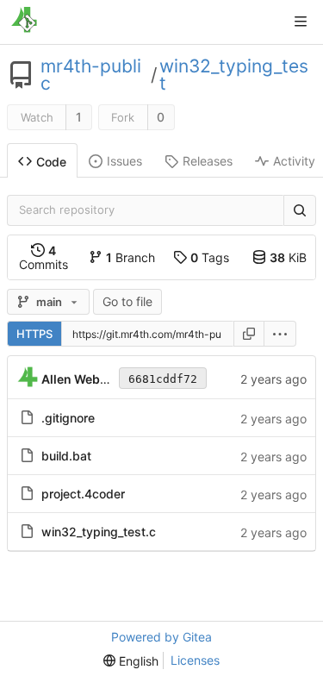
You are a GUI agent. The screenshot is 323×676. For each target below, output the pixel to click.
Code (51, 161)
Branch (130, 257)
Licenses (195, 660)
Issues (124, 160)
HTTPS (34, 334)
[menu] (280, 334)
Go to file (127, 301)
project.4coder (83, 493)
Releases (208, 160)
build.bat (66, 455)
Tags (209, 257)
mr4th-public (90, 75)
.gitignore (68, 417)
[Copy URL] (248, 334)
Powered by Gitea (161, 636)
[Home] (24, 21)
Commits (43, 257)
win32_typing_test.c (98, 531)
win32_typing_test (233, 75)
